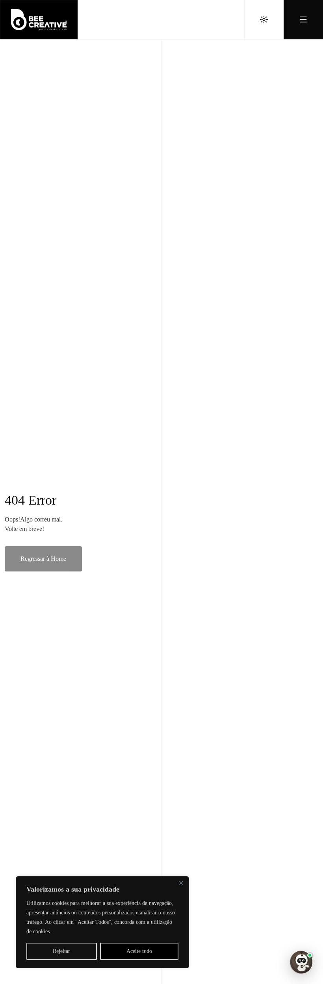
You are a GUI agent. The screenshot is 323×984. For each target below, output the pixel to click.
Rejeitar (61, 951)
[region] (102, 922)
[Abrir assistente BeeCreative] (301, 962)
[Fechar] (181, 883)
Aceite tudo (139, 951)
